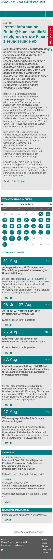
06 (26, 220)
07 (33, 220)
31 (5, 244)
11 (12, 226)
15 (41, 226)
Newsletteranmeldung (15, 510)
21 (33, 232)
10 (5, 226)
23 (48, 232)
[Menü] (8, 14)
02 (48, 214)
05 (19, 220)
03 (5, 220)
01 (41, 214)
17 (5, 232)
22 (41, 232)
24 (5, 238)
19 (19, 232)
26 (19, 238)
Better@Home (18, 181)
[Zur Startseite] (23, 2)
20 (26, 232)
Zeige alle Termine (13, 252)
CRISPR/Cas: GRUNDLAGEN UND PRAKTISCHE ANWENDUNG (21, 313)
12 (19, 226)
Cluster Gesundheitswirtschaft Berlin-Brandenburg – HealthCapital (16, 543)
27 (26, 238)
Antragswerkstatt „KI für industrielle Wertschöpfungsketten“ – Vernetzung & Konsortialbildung (24, 270)
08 (41, 220)
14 (33, 226)
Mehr (8, 298)
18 (12, 232)
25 (11, 238)
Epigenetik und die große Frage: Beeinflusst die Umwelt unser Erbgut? (23, 340)
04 (12, 220)
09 (48, 220)
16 (48, 226)
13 (26, 226)
